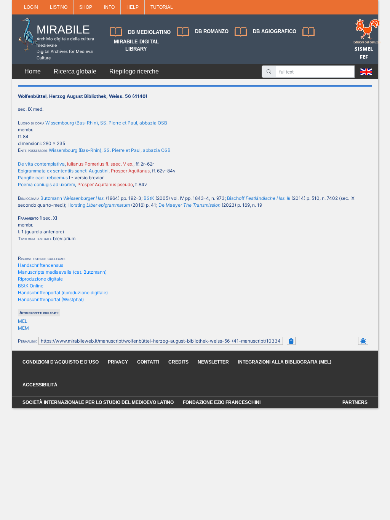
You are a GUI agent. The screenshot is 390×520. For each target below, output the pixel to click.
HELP (132, 7)
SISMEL (364, 48)
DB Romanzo (212, 31)
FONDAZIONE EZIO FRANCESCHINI (222, 402)
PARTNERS (355, 402)
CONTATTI (148, 362)
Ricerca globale (75, 71)
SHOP (85, 7)
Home (32, 71)
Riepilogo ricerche (134, 71)
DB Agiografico (274, 31)
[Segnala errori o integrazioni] (363, 341)
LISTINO (58, 7)
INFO (109, 7)
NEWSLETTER (213, 362)
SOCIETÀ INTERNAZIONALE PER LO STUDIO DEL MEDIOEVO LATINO (98, 402)
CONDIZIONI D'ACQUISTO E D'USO (60, 362)
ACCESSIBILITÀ (40, 385)
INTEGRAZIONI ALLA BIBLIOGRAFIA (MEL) (284, 362)
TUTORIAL (161, 7)
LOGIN (31, 7)
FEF (364, 56)
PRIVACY (118, 362)
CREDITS (178, 362)
